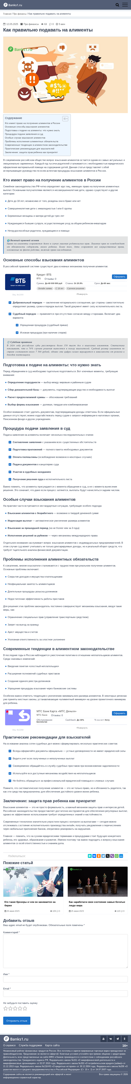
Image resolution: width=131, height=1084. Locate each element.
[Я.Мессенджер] (90, 856)
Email (7, 988)
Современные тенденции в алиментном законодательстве (36, 145)
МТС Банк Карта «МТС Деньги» (56, 711)
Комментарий (11, 932)
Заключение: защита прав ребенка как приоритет (31, 152)
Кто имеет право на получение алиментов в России (32, 123)
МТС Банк (42, 715)
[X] (108, 856)
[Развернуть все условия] (82, 294)
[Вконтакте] (111, 1039)
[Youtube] (103, 1039)
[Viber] (112, 856)
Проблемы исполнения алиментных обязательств (31, 141)
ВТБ (39, 278)
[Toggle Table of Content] (63, 118)
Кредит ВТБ (44, 274)
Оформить (119, 276)
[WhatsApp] (117, 856)
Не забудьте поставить (20, 1003)
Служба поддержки (30, 1045)
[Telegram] (103, 856)
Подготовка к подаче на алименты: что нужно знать (32, 130)
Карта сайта (52, 1045)
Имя (6, 974)
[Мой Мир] (121, 856)
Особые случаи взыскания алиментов (25, 138)
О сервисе (9, 1045)
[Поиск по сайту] (119, 5)
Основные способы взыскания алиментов (27, 127)
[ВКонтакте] (94, 856)
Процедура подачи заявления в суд (24, 134)
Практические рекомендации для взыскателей (29, 148)
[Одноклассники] (99, 856)
